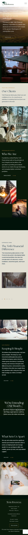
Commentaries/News (14, 514)
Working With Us (14, 506)
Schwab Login (14, 521)
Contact (14, 516)
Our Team (14, 508)
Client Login (14, 519)
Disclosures (14, 525)
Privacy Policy (14, 510)
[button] (2, 299)
